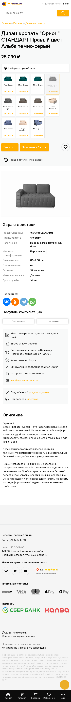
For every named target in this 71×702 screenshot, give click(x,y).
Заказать (9, 147)
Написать (53, 321)
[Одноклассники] (15, 302)
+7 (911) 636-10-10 (51, 3)
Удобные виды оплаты (24, 380)
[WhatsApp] (32, 302)
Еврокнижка (37, 251)
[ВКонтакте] (7, 302)
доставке (32, 399)
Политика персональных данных (21, 644)
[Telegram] (24, 302)
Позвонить (18, 321)
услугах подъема (39, 392)
